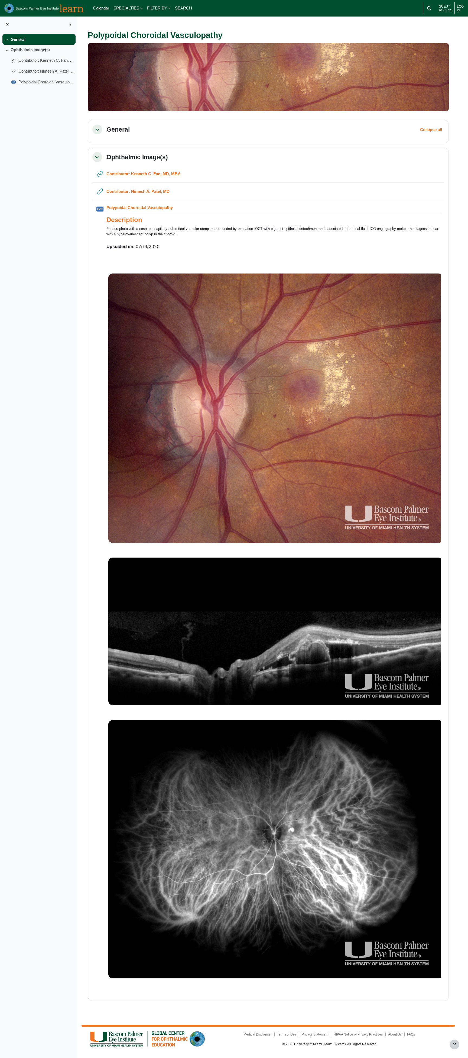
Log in (460, 8)
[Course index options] (70, 24)
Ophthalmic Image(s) (30, 49)
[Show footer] (454, 1044)
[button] (97, 129)
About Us (395, 1034)
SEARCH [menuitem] (183, 8)
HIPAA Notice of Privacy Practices (358, 1034)
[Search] (429, 8)
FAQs (411, 1034)
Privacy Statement (315, 1034)
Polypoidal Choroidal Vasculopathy (46, 82)
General (18, 39)
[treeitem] (38, 39)
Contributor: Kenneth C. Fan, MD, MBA (46, 60)
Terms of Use (286, 1034)
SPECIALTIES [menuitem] (126, 8)
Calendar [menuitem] (101, 8)
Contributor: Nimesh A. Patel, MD (46, 71)
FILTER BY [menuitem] (157, 8)
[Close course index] (7, 24)
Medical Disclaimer (257, 1034)
